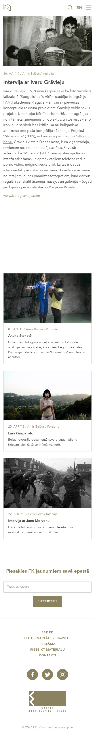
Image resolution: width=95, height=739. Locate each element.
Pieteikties (47, 601)
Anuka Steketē (20, 335)
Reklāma (48, 644)
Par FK (47, 632)
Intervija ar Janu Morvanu (28, 520)
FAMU (8, 102)
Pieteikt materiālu (47, 650)
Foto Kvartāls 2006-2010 (47, 638)
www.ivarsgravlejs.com (21, 195)
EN (79, 7)
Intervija (48, 74)
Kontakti (47, 655)
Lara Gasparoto (20, 433)
